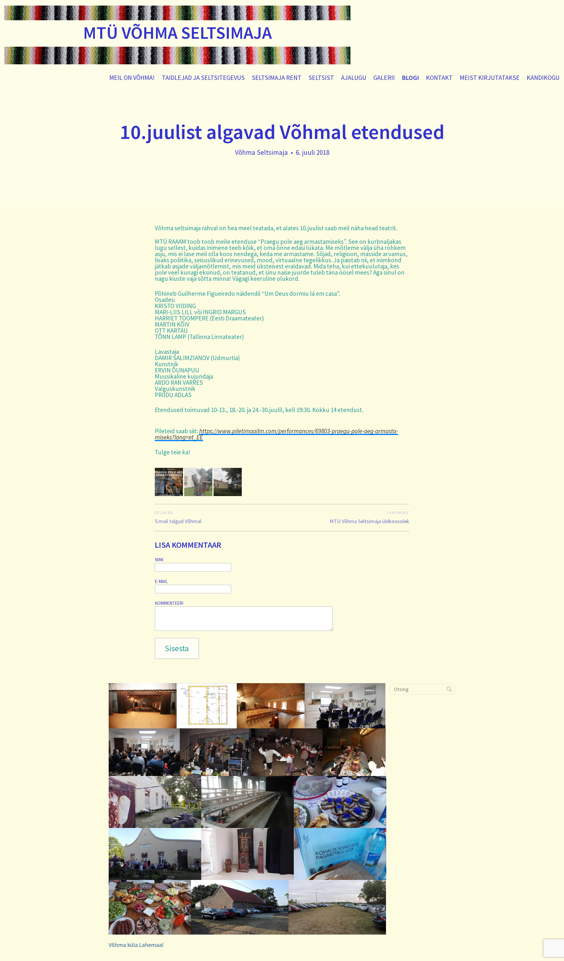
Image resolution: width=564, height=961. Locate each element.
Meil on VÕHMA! (132, 77)
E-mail (161, 581)
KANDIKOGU (543, 77)
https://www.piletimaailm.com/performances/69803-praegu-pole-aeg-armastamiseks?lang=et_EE (276, 434)
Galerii (384, 77)
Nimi (159, 559)
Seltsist (321, 77)
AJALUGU (353, 77)
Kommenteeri (169, 603)
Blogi (410, 77)
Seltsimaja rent (276, 77)
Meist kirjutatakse (490, 77)
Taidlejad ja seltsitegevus (203, 77)
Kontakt (439, 77)
